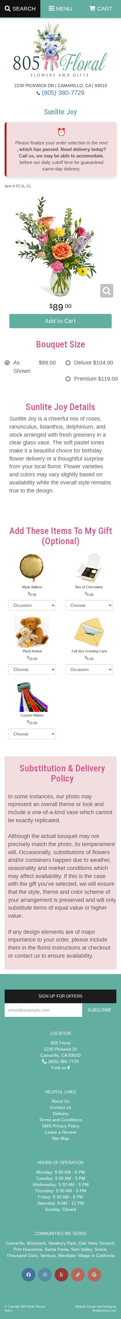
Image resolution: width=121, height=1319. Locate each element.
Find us (59, 1067)
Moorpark (36, 1243)
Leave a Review (60, 1132)
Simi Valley (81, 1249)
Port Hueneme (28, 1249)
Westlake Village (74, 1255)
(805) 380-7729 (63, 92)
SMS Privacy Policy (60, 1125)
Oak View (87, 1243)
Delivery (61, 1113)
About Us (60, 1101)
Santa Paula (57, 1249)
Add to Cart (60, 321)
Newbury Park (62, 1243)
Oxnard (106, 1243)
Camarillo (15, 1243)
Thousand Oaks (22, 1255)
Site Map (60, 1138)
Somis (100, 1249)
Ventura (48, 1255)
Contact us (60, 1107)
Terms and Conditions (60, 1119)
